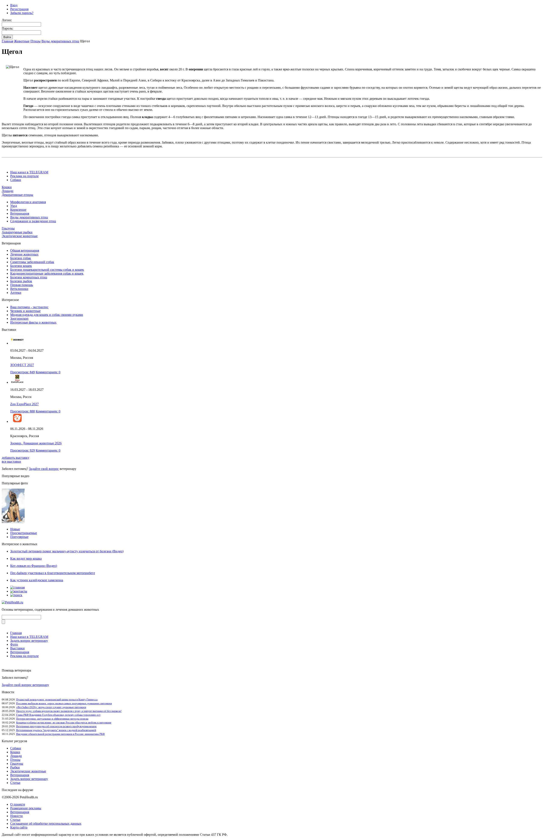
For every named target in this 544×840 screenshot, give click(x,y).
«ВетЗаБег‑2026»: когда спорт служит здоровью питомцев (51, 707)
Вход (13, 5)
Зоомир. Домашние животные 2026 (36, 443)
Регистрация (19, 9)
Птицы (35, 41)
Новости (16, 816)
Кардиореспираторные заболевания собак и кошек (47, 273)
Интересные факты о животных (33, 322)
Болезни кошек (21, 266)
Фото (14, 644)
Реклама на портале (24, 176)
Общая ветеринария (24, 250)
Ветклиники (19, 289)
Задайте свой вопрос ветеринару (25, 685)
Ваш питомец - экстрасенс (29, 307)
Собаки (15, 180)
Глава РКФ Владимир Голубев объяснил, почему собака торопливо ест (58, 714)
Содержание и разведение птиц (33, 221)
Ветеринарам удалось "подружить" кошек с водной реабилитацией (56, 730)
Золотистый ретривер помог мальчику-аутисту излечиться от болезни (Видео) (66, 551)
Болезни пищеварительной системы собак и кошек (47, 269)
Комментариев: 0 (48, 372)
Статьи (15, 782)
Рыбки (15, 767)
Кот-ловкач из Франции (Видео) (33, 566)
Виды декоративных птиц (60, 41)
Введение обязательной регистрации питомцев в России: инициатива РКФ (60, 734)
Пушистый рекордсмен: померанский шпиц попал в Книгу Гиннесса (57, 699)
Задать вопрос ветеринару (29, 640)
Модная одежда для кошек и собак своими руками (46, 315)
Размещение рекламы (25, 808)
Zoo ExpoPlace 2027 (24, 404)
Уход (13, 206)
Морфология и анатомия (28, 202)
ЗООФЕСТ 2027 (22, 365)
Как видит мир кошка (26, 558)
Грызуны (8, 228)
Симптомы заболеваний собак (32, 262)
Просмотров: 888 (22, 411)
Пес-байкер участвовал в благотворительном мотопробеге (52, 573)
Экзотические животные (20, 236)
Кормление (18, 209)
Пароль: (7, 28)
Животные (22, 41)
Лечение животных (24, 254)
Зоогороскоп (19, 318)
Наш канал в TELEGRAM (29, 172)
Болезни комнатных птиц (28, 277)
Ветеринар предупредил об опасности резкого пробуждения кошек (56, 726)
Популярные (19, 537)
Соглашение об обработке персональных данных (45, 823)
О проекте (17, 804)
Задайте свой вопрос (44, 469)
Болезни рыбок (21, 281)
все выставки (11, 461)
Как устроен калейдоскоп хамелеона (36, 580)
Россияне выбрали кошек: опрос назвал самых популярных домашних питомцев (64, 703)
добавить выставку (15, 457)
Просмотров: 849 (22, 372)
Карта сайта (18, 827)
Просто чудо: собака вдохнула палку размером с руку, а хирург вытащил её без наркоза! (69, 711)
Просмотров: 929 (22, 450)
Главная (7, 41)
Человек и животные (25, 311)
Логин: (7, 20)
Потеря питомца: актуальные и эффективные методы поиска (52, 718)
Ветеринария (19, 213)
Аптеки (15, 292)
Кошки (7, 187)
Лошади (7, 191)
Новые (15, 529)
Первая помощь (21, 285)
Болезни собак (20, 258)
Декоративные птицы (17, 195)
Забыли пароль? (21, 13)
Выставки (17, 648)
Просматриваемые (23, 533)
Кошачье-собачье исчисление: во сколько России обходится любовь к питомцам (63, 722)
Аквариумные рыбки (17, 232)
